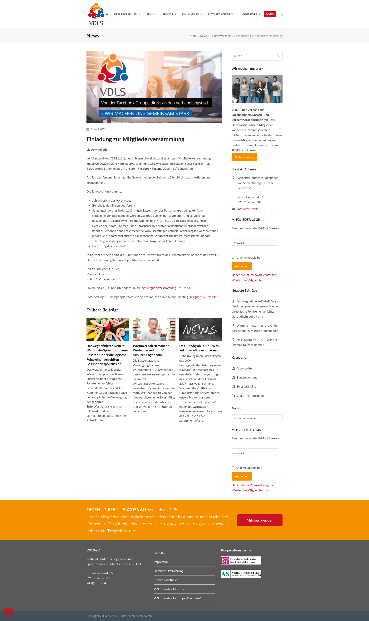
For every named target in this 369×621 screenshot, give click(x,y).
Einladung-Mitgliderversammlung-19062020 (161, 288)
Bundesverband (247, 377)
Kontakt (159, 552)
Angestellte (244, 368)
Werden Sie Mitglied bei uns (250, 280)
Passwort (238, 243)
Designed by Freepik (202, 297)
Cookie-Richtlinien (166, 580)
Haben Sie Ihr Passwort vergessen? (254, 274)
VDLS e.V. (106, 616)
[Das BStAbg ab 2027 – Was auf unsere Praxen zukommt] (200, 329)
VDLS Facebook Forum (169, 589)
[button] (281, 14)
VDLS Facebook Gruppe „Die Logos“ (177, 598)
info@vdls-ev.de (247, 209)
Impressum (161, 562)
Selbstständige (246, 386)
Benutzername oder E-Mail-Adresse (255, 228)
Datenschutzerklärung (168, 571)
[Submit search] (278, 56)
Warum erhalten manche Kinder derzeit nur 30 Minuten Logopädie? (151, 350)
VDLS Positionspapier (251, 395)
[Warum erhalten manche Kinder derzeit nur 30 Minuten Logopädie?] (154, 329)
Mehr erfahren (244, 157)
